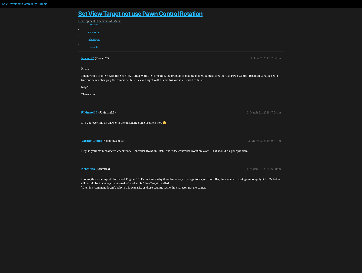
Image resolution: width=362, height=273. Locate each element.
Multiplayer (94, 39)
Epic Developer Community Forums (24, 3)
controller (94, 47)
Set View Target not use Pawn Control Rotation (140, 13)
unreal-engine (94, 32)
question (94, 24)
